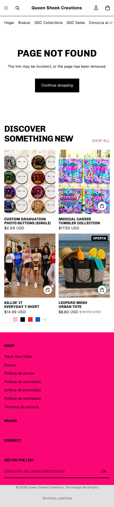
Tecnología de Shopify (81, 487)
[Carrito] (107, 8)
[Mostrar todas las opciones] (45, 319)
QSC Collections (48, 22)
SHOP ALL (101, 140)
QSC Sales (76, 22)
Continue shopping (57, 85)
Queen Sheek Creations (46, 487)
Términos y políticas (57, 498)
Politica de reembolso (22, 381)
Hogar (9, 22)
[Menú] (6, 8)
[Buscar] (17, 8)
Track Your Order (18, 356)
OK (104, 471)
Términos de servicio (21, 406)
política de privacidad (22, 390)
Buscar (24, 22)
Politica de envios (19, 373)
